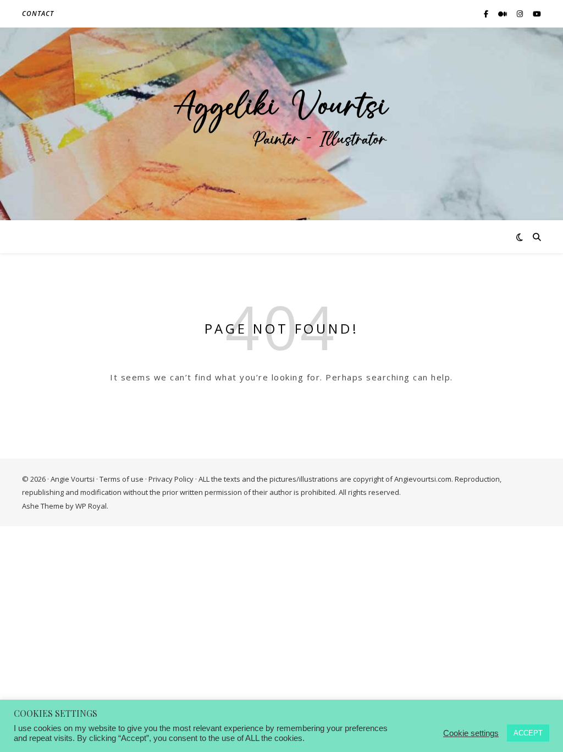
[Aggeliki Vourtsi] (281, 117)
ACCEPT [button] (528, 733)
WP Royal (91, 506)
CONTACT (38, 13)
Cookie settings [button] (471, 733)
